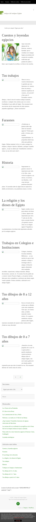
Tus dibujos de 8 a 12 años (9, 471)
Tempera (25, 507)
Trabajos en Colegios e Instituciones (12, 467)
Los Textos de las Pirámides (10, 408)
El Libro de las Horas (8, 411)
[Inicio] (2, 28)
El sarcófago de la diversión (10, 455)
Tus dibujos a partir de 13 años (10, 477)
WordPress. (31, 507)
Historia (7, 162)
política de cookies (19, 517)
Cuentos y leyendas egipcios (10, 448)
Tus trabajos (10, 75)
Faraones (8, 120)
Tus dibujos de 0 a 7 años (9, 474)
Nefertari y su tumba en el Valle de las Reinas (14, 418)
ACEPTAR (18, 520)
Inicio (2, 1)
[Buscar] (8, 6)
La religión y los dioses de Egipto (11, 458)
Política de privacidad (25, 1)
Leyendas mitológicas (8, 437)
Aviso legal (3, 5)
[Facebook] (33, 9)
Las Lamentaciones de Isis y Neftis (11, 414)
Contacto (7, 1)
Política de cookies (15, 1)
